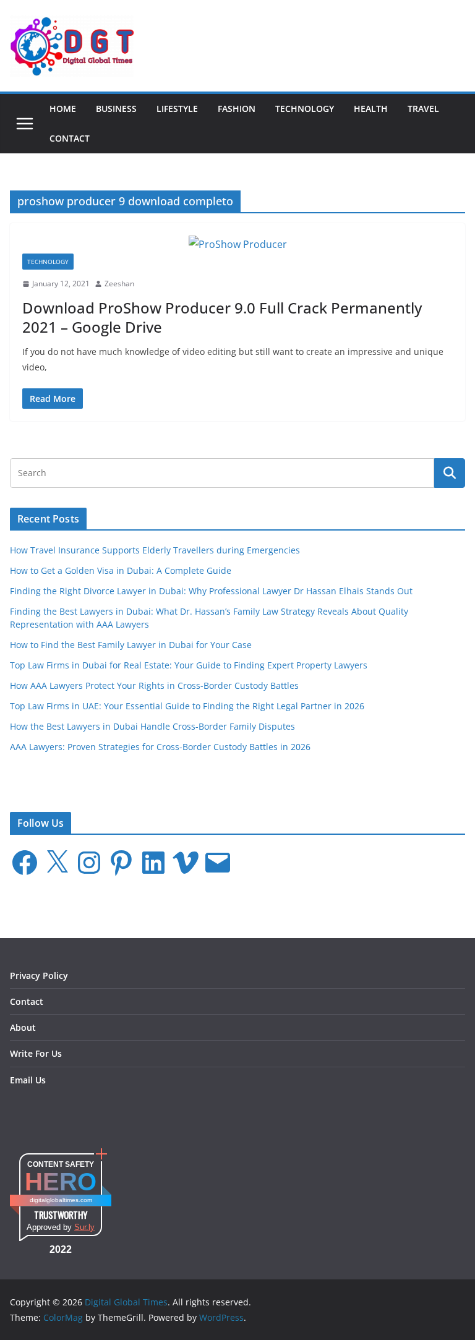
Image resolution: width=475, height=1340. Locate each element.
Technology (304, 108)
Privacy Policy (39, 975)
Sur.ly (84, 1227)
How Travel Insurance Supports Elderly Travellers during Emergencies (155, 550)
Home (62, 108)
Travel (423, 108)
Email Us (28, 1080)
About (23, 1027)
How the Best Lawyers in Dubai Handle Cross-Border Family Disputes (152, 726)
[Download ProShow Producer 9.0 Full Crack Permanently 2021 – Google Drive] (237, 245)
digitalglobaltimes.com (61, 1200)
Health (371, 108)
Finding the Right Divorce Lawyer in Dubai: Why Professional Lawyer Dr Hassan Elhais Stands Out (211, 591)
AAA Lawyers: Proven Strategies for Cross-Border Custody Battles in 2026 (160, 747)
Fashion (236, 108)
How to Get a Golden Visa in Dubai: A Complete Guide (120, 570)
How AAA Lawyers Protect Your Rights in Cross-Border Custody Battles (154, 685)
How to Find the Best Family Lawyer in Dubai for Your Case (131, 645)
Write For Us (36, 1053)
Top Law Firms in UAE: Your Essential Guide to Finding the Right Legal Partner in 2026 (187, 706)
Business (116, 108)
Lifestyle (177, 108)
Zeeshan (119, 283)
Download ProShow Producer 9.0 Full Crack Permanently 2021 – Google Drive (222, 317)
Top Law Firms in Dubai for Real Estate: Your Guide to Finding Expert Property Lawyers (188, 665)
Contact (69, 138)
